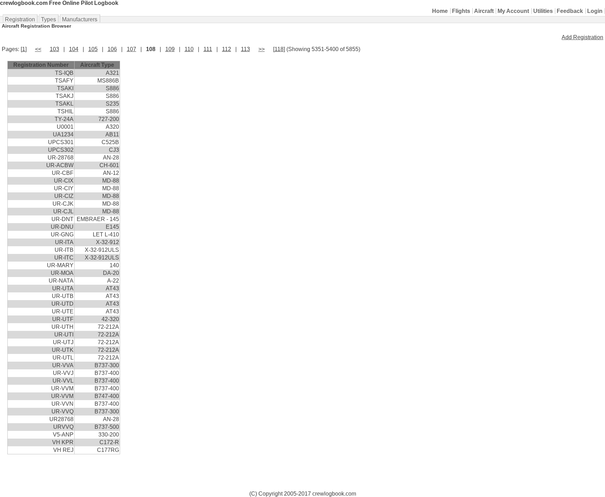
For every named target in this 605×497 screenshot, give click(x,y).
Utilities (543, 11)
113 (245, 49)
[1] (24, 49)
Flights (461, 11)
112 (226, 49)
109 (170, 49)
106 (112, 49)
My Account (513, 11)
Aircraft (484, 11)
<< (38, 49)
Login (595, 11)
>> (261, 49)
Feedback (570, 11)
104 (73, 49)
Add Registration (582, 37)
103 (54, 49)
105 (93, 49)
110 (189, 49)
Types (48, 19)
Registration (20, 19)
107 (131, 49)
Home (440, 11)
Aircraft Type (97, 65)
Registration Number (41, 65)
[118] (279, 49)
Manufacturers (79, 19)
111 (207, 49)
